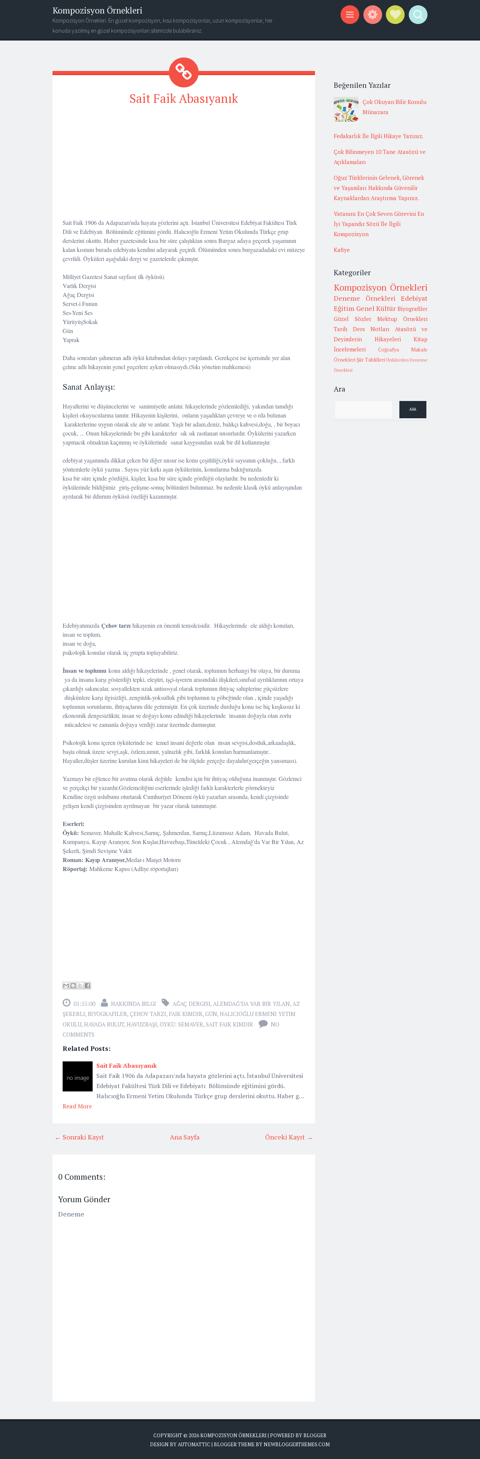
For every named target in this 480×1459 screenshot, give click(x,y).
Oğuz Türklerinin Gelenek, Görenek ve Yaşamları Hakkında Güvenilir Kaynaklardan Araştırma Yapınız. (379, 188)
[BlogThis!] (73, 985)
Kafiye (342, 249)
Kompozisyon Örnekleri (97, 10)
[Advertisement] (184, 165)
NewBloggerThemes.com (297, 1444)
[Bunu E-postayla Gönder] (66, 985)
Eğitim (344, 308)
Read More (77, 1106)
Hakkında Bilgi (133, 1003)
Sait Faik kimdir (229, 1024)
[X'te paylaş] (80, 985)
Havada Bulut (104, 1024)
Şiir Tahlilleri (371, 359)
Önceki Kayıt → (289, 1136)
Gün (211, 1013)
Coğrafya (388, 349)
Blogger (314, 1435)
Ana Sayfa (185, 1136)
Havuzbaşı (142, 1024)
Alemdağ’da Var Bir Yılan (251, 1003)
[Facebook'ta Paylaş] (87, 985)
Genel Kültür (376, 308)
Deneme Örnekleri (365, 298)
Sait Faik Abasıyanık (183, 98)
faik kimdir (185, 1013)
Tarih (340, 329)
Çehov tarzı (148, 1013)
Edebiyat (414, 298)
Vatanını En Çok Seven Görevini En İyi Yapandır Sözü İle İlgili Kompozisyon (379, 224)
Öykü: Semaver (181, 1024)
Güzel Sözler (352, 319)
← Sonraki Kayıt (79, 1136)
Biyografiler (107, 1013)
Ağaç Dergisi (191, 1003)
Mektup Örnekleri (402, 319)
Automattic (194, 1444)
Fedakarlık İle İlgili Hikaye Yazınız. (378, 136)
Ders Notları (371, 329)
